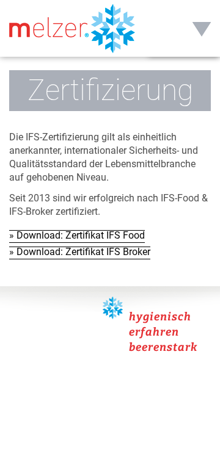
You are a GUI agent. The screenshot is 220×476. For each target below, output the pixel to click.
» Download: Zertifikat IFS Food (77, 235)
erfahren (154, 332)
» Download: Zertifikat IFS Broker (79, 252)
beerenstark (163, 347)
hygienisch (160, 316)
